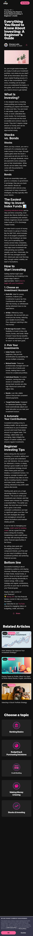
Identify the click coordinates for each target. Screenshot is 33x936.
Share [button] (18, 613)
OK (8, 933)
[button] (26, 45)
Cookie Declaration (11, 927)
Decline (23, 932)
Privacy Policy (22, 928)
